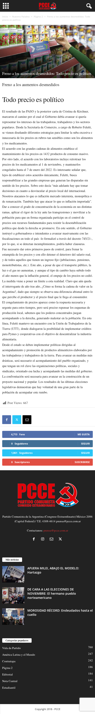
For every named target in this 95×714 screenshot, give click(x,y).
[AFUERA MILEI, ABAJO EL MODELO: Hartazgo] (13, 574)
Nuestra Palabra (21, 16)
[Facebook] (6, 419)
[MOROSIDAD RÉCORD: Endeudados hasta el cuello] (13, 616)
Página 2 (38, 16)
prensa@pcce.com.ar (56, 530)
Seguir (85, 443)
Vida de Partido (11, 648)
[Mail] (52, 539)
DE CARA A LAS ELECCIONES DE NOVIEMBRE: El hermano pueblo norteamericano (51, 593)
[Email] (27, 419)
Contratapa (8, 661)
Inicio (5, 16)
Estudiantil (8, 688)
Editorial (7, 674)
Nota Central (9, 681)
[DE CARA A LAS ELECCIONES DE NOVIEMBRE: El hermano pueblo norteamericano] (13, 595)
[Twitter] (16, 419)
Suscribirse (82, 462)
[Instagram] (43, 539)
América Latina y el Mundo (18, 655)
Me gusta (84, 434)
